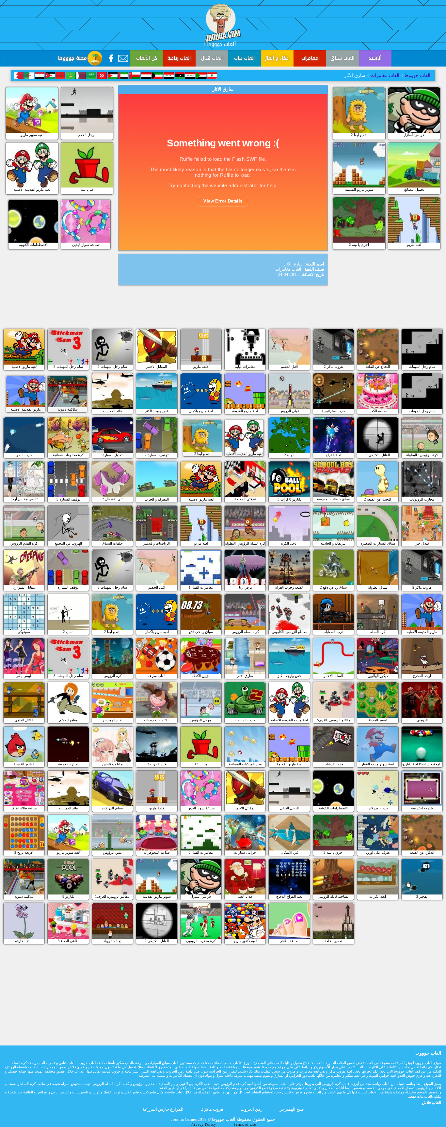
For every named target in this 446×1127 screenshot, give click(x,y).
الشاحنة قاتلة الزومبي (333, 896)
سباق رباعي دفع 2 (333, 587)
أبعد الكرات (377, 896)
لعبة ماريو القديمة (245, 411)
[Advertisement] (223, 309)
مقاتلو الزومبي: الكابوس (289, 632)
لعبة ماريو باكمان (201, 411)
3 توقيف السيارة (68, 499)
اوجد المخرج (422, 676)
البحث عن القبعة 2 (377, 499)
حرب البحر (24, 455)
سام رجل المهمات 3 (68, 366)
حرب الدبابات (245, 720)
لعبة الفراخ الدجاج (289, 896)
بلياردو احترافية (422, 808)
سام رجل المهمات (422, 366)
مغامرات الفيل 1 (201, 587)
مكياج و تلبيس (112, 764)
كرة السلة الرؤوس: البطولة (245, 543)
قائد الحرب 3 (156, 764)
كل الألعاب (146, 58)
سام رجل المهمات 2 (112, 366)
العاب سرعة (157, 676)
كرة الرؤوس (112, 676)
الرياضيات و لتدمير (156, 543)
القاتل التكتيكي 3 (378, 455)
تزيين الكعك (200, 676)
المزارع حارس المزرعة (163, 1109)
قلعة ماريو (200, 366)
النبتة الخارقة (24, 941)
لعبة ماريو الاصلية (24, 366)
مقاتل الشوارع (24, 587)
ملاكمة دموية (67, 409)
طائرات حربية (68, 764)
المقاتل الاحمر (156, 366)
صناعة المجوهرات (156, 852)
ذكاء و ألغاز (277, 58)
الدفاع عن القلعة (377, 366)
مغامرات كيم (68, 720)
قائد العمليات (112, 411)
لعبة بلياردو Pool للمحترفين (421, 764)
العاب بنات (244, 58)
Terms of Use (244, 1124)
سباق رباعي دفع (201, 632)
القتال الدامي (24, 720)
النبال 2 (68, 632)
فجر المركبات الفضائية (245, 764)
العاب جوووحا (416, 75)
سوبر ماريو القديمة (359, 189)
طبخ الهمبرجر (112, 720)
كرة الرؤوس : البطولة (422, 455)
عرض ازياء (245, 587)
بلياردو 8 (68, 896)
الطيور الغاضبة (24, 764)
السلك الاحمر (333, 676)
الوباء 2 (289, 455)
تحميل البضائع (414, 189)
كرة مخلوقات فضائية (68, 455)
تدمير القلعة (333, 941)
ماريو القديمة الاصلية (25, 409)
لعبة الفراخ (333, 455)
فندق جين (422, 543)
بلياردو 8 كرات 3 (289, 499)
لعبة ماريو (414, 245)
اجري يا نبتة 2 (359, 245)
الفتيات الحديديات (156, 720)
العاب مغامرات (385, 75)
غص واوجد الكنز (156, 411)
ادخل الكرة (289, 543)
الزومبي (422, 720)
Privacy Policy (203, 1124)
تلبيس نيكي (24, 676)
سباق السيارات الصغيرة (377, 543)
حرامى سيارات (245, 852)
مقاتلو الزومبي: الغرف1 (112, 896)
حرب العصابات (333, 632)
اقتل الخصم (289, 366)
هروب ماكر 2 (333, 366)
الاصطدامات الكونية (33, 245)
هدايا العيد (245, 896)
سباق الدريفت (112, 808)
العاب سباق (342, 58)
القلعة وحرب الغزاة (289, 587)
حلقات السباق (112, 543)
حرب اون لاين (378, 808)
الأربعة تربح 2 (24, 852)
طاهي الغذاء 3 (68, 941)
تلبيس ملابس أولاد (24, 499)
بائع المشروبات (112, 941)
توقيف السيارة (68, 587)
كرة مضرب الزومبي (200, 941)
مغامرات (309, 58)
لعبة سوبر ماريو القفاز (377, 764)
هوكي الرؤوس (200, 720)
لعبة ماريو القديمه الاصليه (31, 189)
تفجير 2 (421, 896)
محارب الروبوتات (421, 499)
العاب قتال (212, 58)
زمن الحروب (252, 1109)
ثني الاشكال (289, 852)
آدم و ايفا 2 (359, 135)
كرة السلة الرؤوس (245, 632)
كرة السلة (377, 632)
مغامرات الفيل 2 (201, 852)
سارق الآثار (245, 676)
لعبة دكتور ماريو (245, 941)
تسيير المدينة (377, 720)
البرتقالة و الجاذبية (333, 543)
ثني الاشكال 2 (112, 499)
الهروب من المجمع (68, 543)
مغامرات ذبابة (245, 366)
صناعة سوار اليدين (85, 245)
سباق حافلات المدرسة (333, 499)
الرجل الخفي (86, 135)
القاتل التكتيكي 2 (157, 941)
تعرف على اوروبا (377, 852)
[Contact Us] (123, 58)
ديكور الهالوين (378, 676)
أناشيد (375, 58)
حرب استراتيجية (333, 411)
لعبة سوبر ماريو (32, 135)
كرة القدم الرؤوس (24, 543)
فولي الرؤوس (289, 411)
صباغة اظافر (289, 941)
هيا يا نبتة (87, 189)
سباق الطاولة (377, 587)
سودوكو (24, 632)
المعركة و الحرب (157, 499)
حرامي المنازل (414, 135)
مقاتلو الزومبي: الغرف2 (333, 720)
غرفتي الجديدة (245, 499)
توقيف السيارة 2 (156, 455)
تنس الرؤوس (112, 852)
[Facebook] (111, 58)
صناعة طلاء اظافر (24, 808)
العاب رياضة (179, 58)
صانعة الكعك (378, 411)
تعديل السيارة (112, 455)
